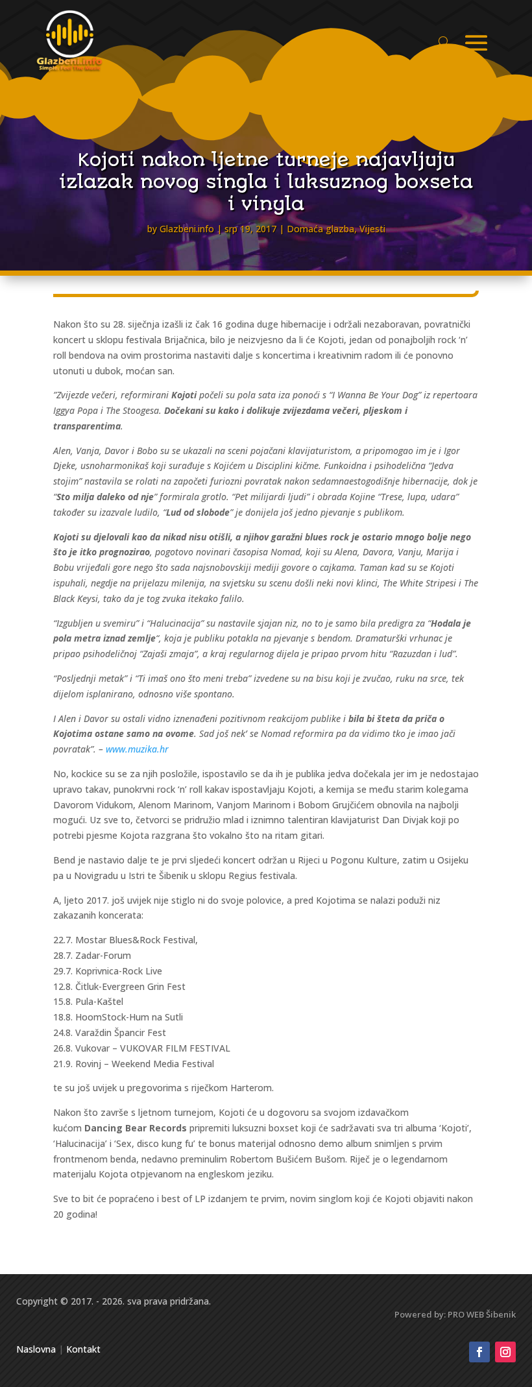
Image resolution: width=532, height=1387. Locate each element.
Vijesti (372, 229)
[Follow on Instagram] (505, 1352)
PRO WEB (466, 1314)
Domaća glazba (320, 229)
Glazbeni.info (187, 229)
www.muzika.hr (137, 749)
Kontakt (83, 1349)
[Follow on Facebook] (479, 1352)
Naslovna (36, 1349)
